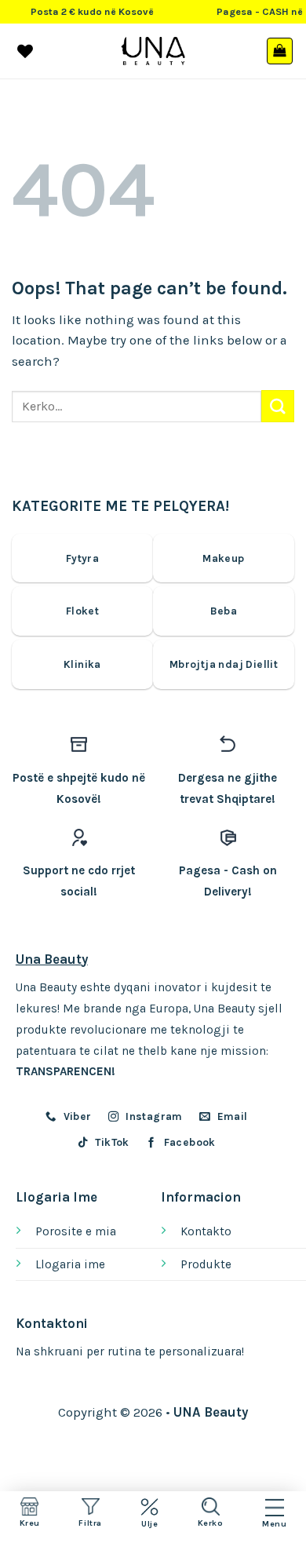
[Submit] (277, 406)
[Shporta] (280, 51)
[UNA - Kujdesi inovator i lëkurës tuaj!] (153, 51)
